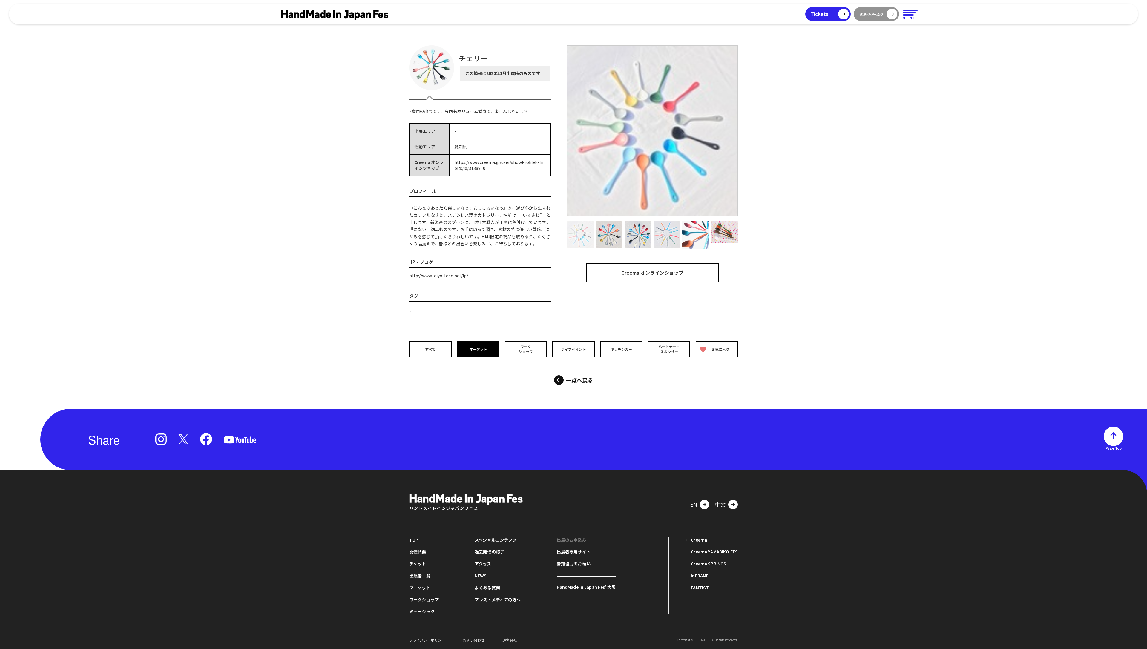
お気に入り (720, 349)
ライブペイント (573, 349)
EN (693, 504)
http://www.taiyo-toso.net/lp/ (438, 276)
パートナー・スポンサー (669, 349)
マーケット (478, 349)
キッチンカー (621, 349)
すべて (430, 349)
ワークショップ (526, 349)
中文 (720, 504)
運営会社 (509, 639)
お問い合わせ (473, 639)
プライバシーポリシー (427, 639)
